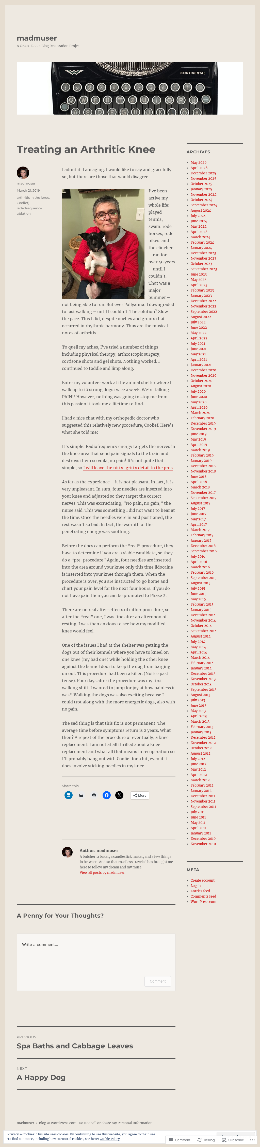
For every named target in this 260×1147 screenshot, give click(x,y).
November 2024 (203, 194)
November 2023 (203, 258)
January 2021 (201, 365)
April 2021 (199, 359)
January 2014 (201, 668)
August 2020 (201, 386)
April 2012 (199, 775)
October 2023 (201, 264)
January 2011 (201, 833)
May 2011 (198, 823)
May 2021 (198, 354)
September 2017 (204, 498)
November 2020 (203, 375)
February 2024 (202, 242)
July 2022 (198, 322)
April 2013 (199, 716)
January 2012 (201, 791)
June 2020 (199, 397)
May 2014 (198, 647)
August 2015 (200, 583)
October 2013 (201, 684)
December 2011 (203, 796)
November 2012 (203, 743)
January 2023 (201, 296)
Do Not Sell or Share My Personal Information (116, 1123)
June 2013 (198, 705)
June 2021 (198, 349)
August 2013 (200, 695)
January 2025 (201, 189)
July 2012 (198, 759)
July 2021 (198, 343)
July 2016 (198, 556)
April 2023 (199, 285)
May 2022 (198, 333)
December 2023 (203, 253)
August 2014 (200, 636)
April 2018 (199, 482)
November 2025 (203, 178)
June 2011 (198, 817)
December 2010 (203, 838)
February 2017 (202, 535)
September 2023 (204, 269)
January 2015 (201, 610)
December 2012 (203, 737)
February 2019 (202, 455)
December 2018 (203, 466)
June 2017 (198, 514)
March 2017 (200, 530)
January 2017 (201, 540)
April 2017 (199, 524)
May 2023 (198, 280)
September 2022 (204, 311)
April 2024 (199, 232)
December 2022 (203, 301)
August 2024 (201, 210)
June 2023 (199, 274)
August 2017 (200, 503)
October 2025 (201, 184)
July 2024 (198, 216)
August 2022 (201, 317)
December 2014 (203, 615)
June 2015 (198, 594)
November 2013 (203, 679)
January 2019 (201, 461)
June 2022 (199, 327)
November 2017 (203, 492)
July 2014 (198, 642)
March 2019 (200, 450)
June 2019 (199, 434)
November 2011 (203, 801)
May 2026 (199, 162)
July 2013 (198, 700)
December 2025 (203, 173)
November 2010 (203, 844)
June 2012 (198, 764)
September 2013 (203, 689)
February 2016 (202, 572)
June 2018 (198, 477)
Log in (196, 886)
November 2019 (203, 429)
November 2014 (203, 620)
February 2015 (202, 604)
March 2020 (200, 413)
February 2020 (202, 418)
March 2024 (200, 237)
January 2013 (201, 732)
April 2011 (198, 828)
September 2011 (203, 807)
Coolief (22, 203)
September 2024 (204, 205)
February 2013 (202, 727)
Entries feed (200, 891)
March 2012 (200, 780)
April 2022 (199, 338)
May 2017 (198, 519)
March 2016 (200, 567)
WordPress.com (203, 902)
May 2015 (198, 599)
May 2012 (198, 769)
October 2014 (201, 626)
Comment (158, 981)
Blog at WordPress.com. (58, 1123)
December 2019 (203, 423)
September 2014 (204, 631)
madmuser (37, 38)
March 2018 (200, 487)
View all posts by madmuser (102, 872)
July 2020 (198, 391)
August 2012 (200, 753)
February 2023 (202, 290)
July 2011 (198, 812)
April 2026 (199, 168)
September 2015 (204, 578)
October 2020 (201, 381)
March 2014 (200, 658)
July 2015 (198, 588)
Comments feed (203, 896)
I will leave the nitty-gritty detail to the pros (128, 467)
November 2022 (203, 306)
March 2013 (200, 721)
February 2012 (202, 785)
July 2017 (198, 508)
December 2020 (203, 370)
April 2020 (199, 407)
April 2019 (199, 445)
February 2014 (202, 663)
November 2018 (203, 471)
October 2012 (201, 748)
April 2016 (199, 562)
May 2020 (198, 402)
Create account (203, 880)
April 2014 (199, 652)
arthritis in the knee (33, 197)
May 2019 (198, 439)
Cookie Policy (110, 1139)
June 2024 (199, 221)
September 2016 (204, 551)
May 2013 (198, 711)
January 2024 (201, 248)
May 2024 (198, 226)
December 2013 (203, 673)
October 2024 (201, 200)
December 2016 (203, 546)
